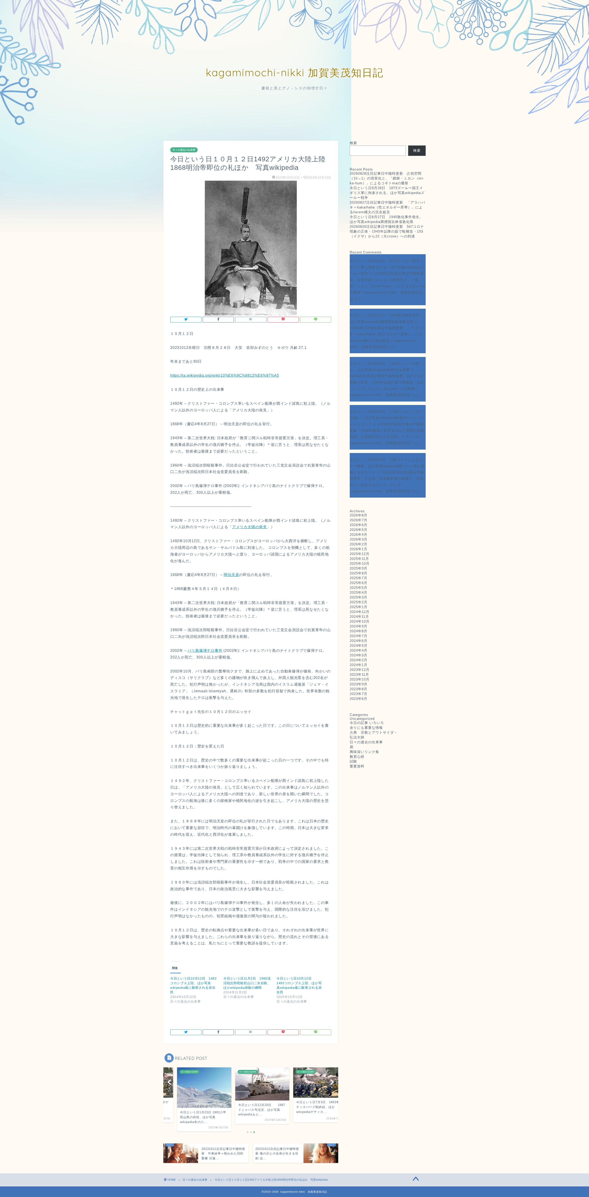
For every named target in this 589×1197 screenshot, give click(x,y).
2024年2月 (358, 660)
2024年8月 (358, 631)
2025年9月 (358, 568)
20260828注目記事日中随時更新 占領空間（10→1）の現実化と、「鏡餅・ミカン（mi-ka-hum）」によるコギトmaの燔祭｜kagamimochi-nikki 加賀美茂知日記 (387, 285)
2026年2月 (358, 544)
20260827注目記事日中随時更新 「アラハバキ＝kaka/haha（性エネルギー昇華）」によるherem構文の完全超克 (387, 207)
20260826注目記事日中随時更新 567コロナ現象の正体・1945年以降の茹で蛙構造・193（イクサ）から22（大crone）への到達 (387, 231)
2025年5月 (358, 588)
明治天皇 (231, 575)
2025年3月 (358, 597)
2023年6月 (358, 699)
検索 (353, 143)
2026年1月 (358, 549)
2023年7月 (358, 694)
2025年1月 (358, 607)
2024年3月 (358, 655)
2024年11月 (359, 616)
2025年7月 (358, 578)
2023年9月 (358, 684)
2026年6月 (358, 525)
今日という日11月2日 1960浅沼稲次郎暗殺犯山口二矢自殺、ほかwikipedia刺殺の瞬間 (247, 983)
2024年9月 (358, 626)
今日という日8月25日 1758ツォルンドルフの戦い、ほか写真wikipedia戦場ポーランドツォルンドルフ (387, 418)
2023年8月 (358, 689)
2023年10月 (360, 679)
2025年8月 (358, 573)
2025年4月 (358, 592)
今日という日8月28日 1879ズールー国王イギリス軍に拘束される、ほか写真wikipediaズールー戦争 (387, 193)
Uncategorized (362, 719)
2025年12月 (360, 554)
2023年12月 (360, 670)
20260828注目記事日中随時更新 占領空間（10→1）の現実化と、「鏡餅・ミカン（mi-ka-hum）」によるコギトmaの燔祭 (387, 178)
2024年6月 (358, 641)
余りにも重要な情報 (366, 728)
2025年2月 (358, 602)
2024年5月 (358, 645)
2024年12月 (360, 612)
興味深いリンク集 (364, 752)
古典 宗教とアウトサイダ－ (374, 732)
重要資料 (357, 766)
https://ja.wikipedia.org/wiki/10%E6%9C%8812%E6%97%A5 (224, 375)
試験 (353, 761)
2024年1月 (358, 665)
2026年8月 (358, 515)
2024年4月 (358, 650)
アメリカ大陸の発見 (249, 527)
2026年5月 (358, 530)
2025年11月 (359, 559)
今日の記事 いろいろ (367, 723)
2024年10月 (360, 621)
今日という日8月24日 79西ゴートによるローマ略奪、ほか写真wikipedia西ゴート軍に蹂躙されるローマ (387, 466)
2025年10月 (360, 563)
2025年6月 (358, 583)
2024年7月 (358, 636)
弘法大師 (359, 737)
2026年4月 (358, 534)
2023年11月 (359, 674)
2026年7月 (358, 520)
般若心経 (357, 756)
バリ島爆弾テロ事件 (205, 651)
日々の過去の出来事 (184, 149)
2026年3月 (358, 539)
